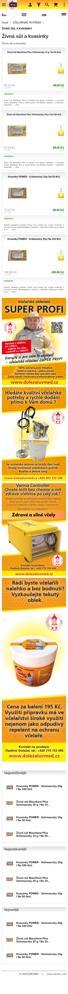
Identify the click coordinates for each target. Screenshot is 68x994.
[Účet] (30, 4)
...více (16, 105)
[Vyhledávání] (47, 4)
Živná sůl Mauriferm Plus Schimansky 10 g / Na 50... (33, 834)
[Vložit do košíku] (61, 71)
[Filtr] (38, 4)
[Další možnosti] (64, 4)
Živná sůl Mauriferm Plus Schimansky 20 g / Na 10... (33, 803)
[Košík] (55, 4)
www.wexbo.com (57, 973)
